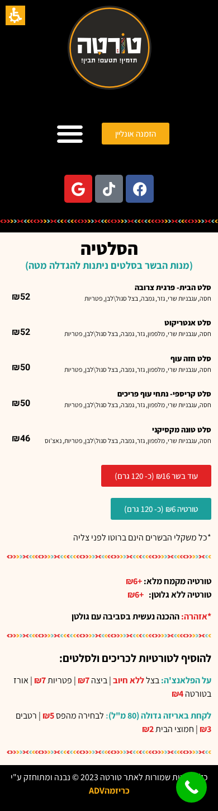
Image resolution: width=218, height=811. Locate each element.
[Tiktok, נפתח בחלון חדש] (109, 189)
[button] (15, 15)
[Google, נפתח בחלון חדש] (78, 189)
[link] (140, 189)
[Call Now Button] (191, 787)
